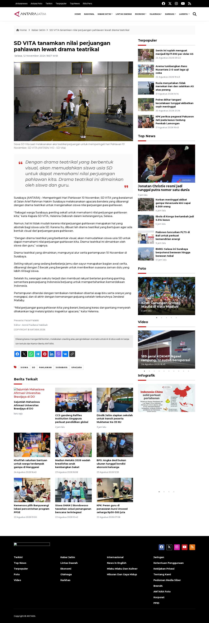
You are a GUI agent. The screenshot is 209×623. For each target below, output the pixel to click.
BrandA (158, 585)
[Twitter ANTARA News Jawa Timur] (170, 3)
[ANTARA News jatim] (30, 14)
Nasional (89, 14)
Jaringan (158, 557)
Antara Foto (36, 3)
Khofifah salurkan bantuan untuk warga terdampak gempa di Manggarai (30, 464)
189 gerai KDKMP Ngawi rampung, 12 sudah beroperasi (165, 358)
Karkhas (169, 14)
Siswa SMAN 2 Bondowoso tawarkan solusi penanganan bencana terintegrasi (73, 509)
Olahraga (155, 14)
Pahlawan (45, 367)
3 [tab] (166, 317)
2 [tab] (161, 317)
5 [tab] (176, 317)
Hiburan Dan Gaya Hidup (122, 574)
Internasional (115, 557)
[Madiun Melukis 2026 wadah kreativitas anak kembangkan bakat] (73, 444)
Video (143, 322)
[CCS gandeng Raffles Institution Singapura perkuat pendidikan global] (73, 399)
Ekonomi (140, 14)
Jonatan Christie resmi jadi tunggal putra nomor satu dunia (164, 188)
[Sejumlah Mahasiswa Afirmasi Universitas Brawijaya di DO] (32, 393)
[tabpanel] (166, 296)
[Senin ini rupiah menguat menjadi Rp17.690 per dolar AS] (146, 55)
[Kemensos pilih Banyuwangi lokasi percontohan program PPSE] (32, 489)
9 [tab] (183, 371)
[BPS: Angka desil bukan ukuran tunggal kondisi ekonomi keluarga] (115, 444)
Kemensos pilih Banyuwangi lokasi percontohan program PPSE (31, 509)
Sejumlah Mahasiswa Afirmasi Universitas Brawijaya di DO (27, 405)
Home (78, 14)
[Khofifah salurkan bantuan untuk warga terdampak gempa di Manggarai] (32, 444)
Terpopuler (61, 3)
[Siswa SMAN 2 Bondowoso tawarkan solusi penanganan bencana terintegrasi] (73, 489)
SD (33, 367)
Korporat (158, 597)
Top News (75, 3)
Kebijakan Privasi (163, 568)
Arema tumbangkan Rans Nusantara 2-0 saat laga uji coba (172, 70)
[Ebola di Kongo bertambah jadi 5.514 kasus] (146, 221)
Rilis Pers (87, 3)
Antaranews (21, 3)
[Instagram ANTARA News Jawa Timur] (176, 3)
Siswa (24, 367)
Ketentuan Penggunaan (168, 563)
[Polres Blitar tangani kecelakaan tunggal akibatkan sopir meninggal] (146, 104)
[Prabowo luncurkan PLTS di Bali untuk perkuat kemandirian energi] (146, 236)
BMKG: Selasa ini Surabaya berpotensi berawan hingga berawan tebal (173, 252)
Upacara (76, 367)
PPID (156, 603)
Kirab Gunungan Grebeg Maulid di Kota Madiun (161, 305)
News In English (116, 563)
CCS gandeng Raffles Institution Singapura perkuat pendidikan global (71, 419)
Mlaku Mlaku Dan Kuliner (122, 568)
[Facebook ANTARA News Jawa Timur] (163, 3)
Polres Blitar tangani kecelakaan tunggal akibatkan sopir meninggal (174, 103)
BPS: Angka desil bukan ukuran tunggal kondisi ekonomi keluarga (111, 464)
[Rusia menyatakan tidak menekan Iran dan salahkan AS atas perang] (146, 87)
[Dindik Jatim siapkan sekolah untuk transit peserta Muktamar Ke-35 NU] (115, 399)
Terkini (49, 3)
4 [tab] (171, 317)
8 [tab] (178, 371)
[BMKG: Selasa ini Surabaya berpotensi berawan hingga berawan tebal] (146, 253)
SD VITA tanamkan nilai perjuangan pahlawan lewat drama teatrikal (89, 30)
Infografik (146, 375)
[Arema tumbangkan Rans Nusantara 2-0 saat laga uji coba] (146, 70)
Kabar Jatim (104, 14)
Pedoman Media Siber (167, 580)
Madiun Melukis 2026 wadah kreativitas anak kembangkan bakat (72, 464)
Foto (142, 268)
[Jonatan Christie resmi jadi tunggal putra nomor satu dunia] (166, 163)
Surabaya (61, 367)
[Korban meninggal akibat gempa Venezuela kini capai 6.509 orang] (146, 204)
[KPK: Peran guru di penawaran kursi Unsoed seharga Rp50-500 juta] (115, 489)
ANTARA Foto (162, 591)
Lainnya (183, 14)
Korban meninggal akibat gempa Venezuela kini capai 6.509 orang (173, 203)
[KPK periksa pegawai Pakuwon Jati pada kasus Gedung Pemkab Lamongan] (146, 121)
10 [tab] (188, 371)
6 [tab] (169, 371)
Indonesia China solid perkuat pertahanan (165, 478)
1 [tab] (156, 317)
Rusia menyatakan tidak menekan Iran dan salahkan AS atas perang (175, 86)
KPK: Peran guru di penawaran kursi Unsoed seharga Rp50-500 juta (112, 509)
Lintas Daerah (124, 14)
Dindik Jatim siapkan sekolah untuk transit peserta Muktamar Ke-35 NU (115, 419)
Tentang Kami (162, 574)
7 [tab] (174, 371)
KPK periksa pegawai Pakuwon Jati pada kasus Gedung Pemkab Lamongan (175, 120)
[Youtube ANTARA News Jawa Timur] (183, 3)
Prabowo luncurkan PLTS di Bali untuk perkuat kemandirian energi (173, 236)
